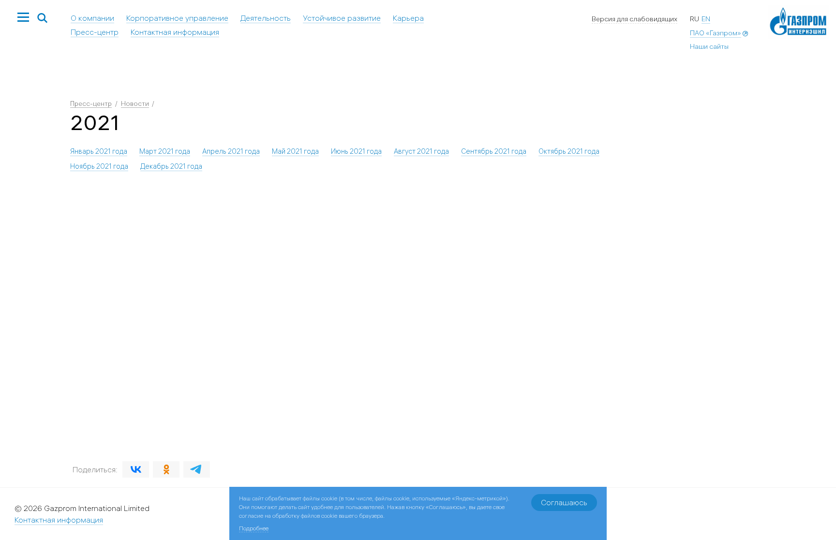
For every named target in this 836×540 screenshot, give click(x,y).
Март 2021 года (164, 151)
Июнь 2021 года (356, 151)
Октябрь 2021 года (568, 151)
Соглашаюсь (564, 502)
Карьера (408, 18)
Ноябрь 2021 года (99, 166)
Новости (135, 103)
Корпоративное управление (177, 18)
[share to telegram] (196, 469)
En (706, 19)
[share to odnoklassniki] (166, 469)
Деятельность (265, 18)
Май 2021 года (295, 151)
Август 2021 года (421, 151)
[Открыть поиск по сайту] (42, 18)
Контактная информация (175, 32)
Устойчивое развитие (342, 18)
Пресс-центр (95, 32)
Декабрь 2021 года (171, 166)
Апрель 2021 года (231, 151)
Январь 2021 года (98, 151)
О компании (92, 18)
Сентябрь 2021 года (493, 151)
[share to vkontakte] (135, 469)
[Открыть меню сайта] (23, 18)
